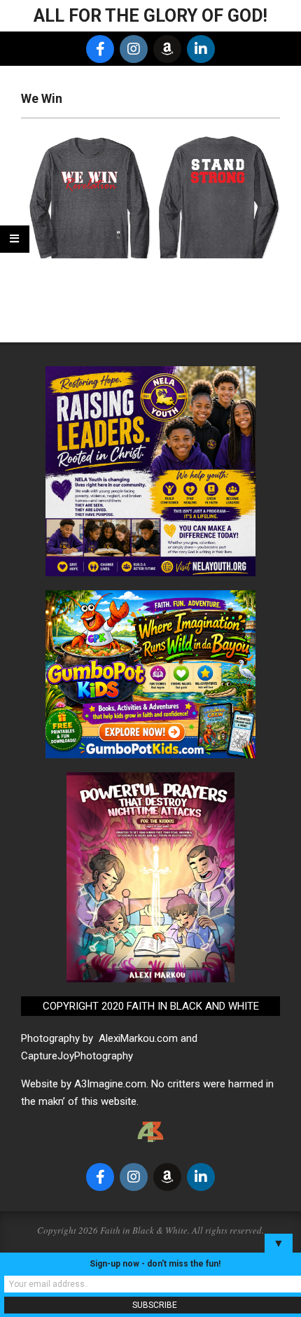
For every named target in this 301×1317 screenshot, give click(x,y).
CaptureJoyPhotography (77, 1056)
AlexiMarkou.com (138, 1038)
